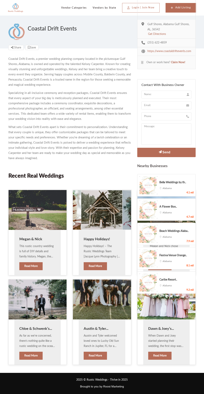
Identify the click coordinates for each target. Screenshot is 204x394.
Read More (31, 266)
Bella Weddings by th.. (172, 182)
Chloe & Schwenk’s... (35, 329)
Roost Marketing (113, 386)
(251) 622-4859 (157, 42)
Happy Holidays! (97, 239)
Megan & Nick (30, 239)
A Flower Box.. (168, 206)
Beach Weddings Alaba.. (174, 231)
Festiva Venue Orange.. (173, 255)
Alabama (167, 188)
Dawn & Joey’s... (161, 329)
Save (33, 47)
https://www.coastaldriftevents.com (169, 51)
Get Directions (157, 34)
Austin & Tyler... (96, 329)
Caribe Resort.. (168, 279)
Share (17, 47)
